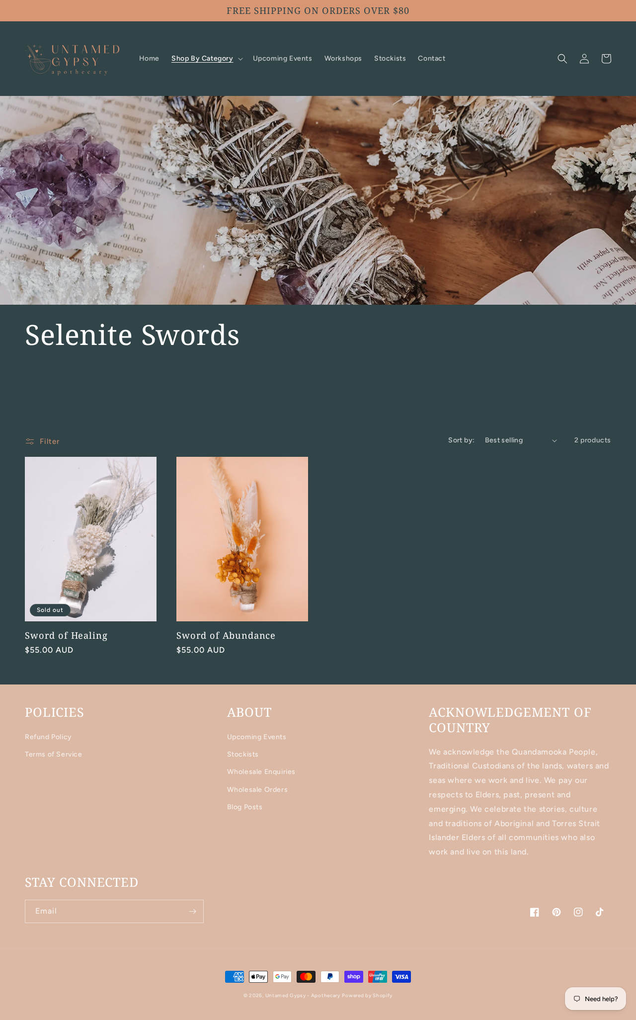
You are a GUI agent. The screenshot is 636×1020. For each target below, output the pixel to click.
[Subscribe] (192, 911)
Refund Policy (48, 737)
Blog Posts (245, 807)
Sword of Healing (66, 635)
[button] (206, 58)
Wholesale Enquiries (261, 771)
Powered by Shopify (367, 995)
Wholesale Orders (257, 789)
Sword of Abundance (226, 635)
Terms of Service (53, 754)
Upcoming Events (257, 737)
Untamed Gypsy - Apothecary (302, 995)
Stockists (243, 754)
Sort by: (461, 440)
